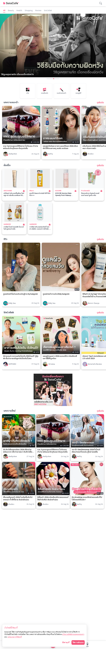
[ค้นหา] (100, 3)
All (4, 10)
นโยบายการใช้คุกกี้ (15, 637)
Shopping (29, 10)
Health (19, 10)
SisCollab (48, 10)
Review (38, 10)
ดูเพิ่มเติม (100, 102)
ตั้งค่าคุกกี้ (65, 642)
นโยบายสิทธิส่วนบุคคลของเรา (73, 634)
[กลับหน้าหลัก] (11, 3)
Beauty (11, 10)
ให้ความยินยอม (78, 642)
